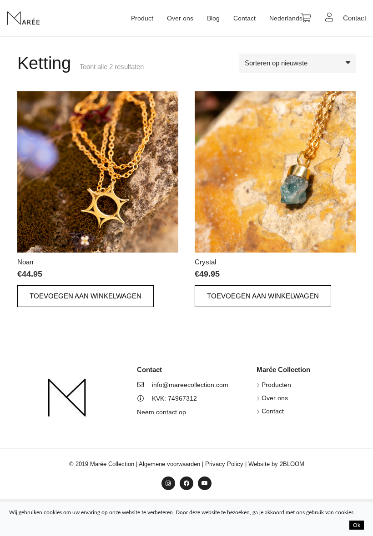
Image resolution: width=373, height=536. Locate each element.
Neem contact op (161, 412)
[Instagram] (168, 483)
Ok (356, 525)
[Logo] (23, 18)
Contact (273, 411)
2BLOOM (292, 464)
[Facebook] (186, 483)
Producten (276, 384)
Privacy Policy (224, 464)
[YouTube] (205, 483)
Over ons (275, 398)
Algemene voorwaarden (169, 464)
